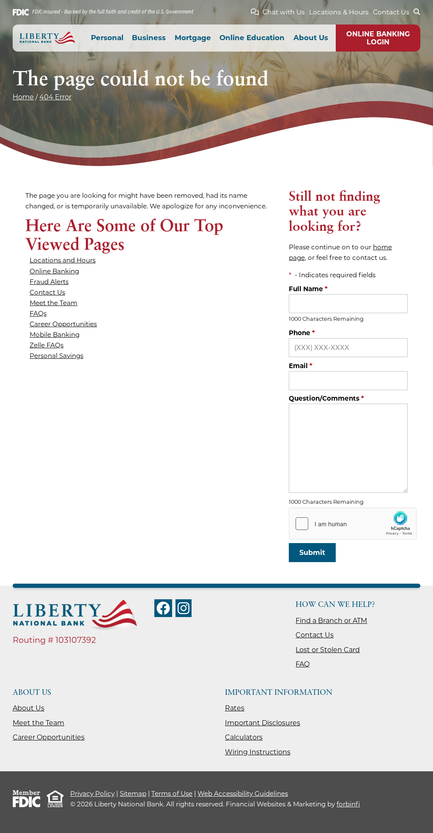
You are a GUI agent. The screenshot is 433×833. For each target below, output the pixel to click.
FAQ (303, 664)
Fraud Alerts (49, 282)
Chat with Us (283, 12)
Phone (302, 333)
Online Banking (54, 271)
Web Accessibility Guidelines (242, 793)
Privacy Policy (92, 793)
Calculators (244, 737)
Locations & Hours (339, 12)
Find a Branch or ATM (331, 621)
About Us (28, 708)
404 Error (55, 97)
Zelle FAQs (46, 345)
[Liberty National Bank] (47, 38)
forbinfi (348, 804)
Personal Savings (56, 356)
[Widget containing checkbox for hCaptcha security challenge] (353, 524)
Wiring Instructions (257, 752)
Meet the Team (53, 303)
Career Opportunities (63, 324)
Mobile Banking (54, 334)
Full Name (308, 289)
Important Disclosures (262, 723)
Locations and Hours (63, 260)
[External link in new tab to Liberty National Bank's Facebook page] (163, 608)
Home (23, 97)
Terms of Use (171, 793)
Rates (234, 708)
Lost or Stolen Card (328, 650)
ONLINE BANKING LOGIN (378, 38)
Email (300, 366)
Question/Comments (326, 398)
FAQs (38, 313)
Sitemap (133, 793)
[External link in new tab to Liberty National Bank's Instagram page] (183, 608)
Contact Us (391, 12)
